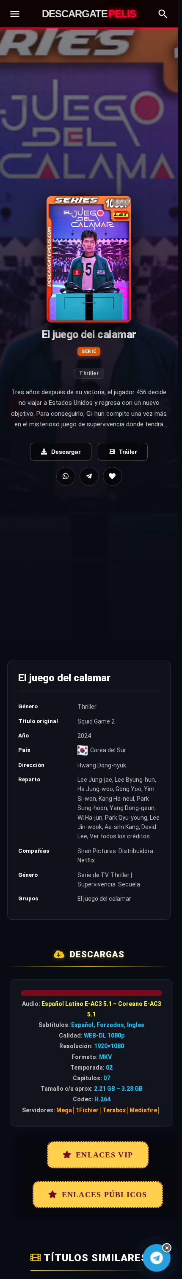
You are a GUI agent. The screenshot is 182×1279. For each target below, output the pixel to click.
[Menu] (14, 13)
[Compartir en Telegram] (89, 476)
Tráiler (128, 451)
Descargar (65, 451)
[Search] (162, 13)
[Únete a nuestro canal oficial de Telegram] (156, 1258)
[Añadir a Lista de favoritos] (112, 476)
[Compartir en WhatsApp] (65, 476)
